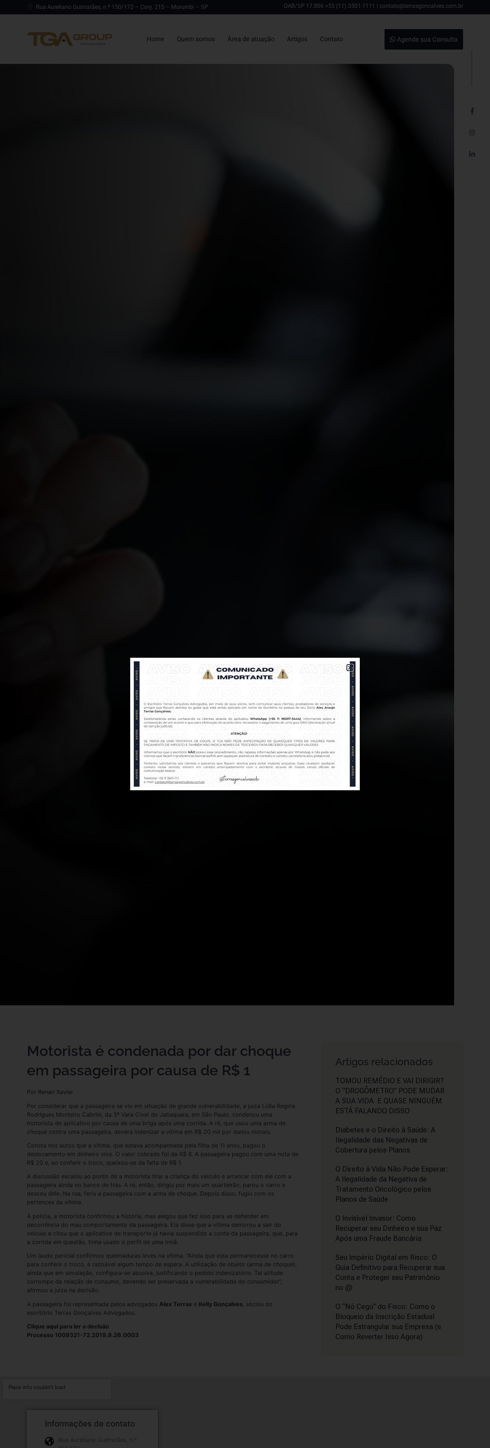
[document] (245, 724)
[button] (350, 667)
